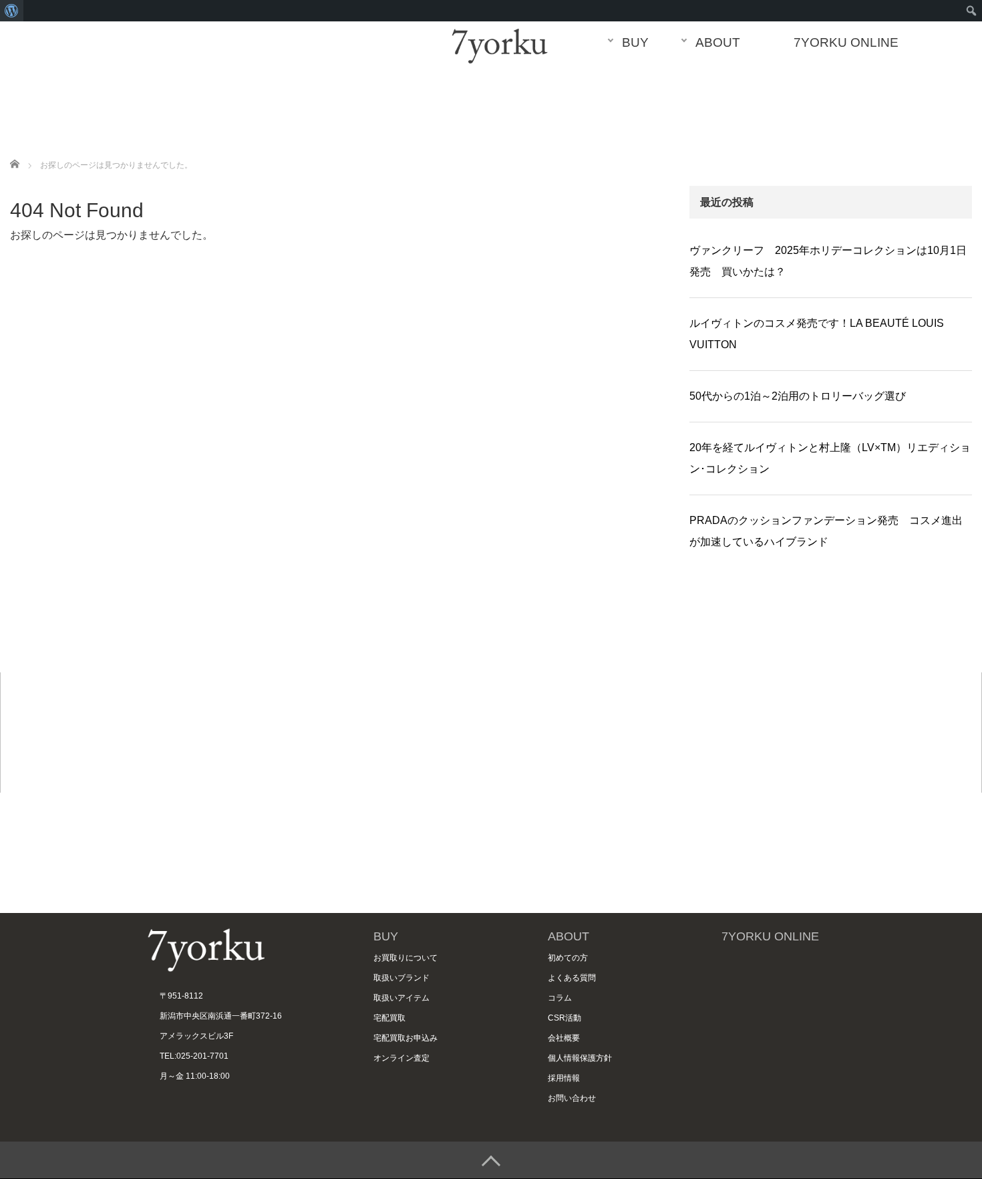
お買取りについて (405, 957)
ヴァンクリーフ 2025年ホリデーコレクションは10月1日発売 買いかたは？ (828, 261)
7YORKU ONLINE (846, 42)
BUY (635, 42)
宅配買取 (389, 1017)
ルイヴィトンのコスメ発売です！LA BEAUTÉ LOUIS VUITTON (816, 333)
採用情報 (564, 1077)
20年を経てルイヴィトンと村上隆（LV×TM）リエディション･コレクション (830, 458)
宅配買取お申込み (405, 1037)
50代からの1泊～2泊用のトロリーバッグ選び (797, 396)
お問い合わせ (572, 1097)
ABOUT (717, 42)
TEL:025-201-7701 (194, 1055)
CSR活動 (564, 1017)
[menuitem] (11, 10)
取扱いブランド (401, 977)
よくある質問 (572, 977)
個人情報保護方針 (580, 1057)
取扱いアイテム (401, 997)
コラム (560, 997)
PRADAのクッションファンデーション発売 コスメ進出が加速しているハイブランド (826, 531)
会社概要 (564, 1037)
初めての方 (568, 957)
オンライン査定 (401, 1057)
